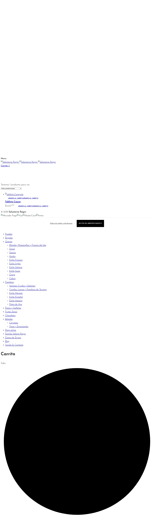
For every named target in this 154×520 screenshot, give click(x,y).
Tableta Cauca (13, 202)
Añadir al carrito (23, 198)
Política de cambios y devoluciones (61, 223)
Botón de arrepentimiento (90, 223)
